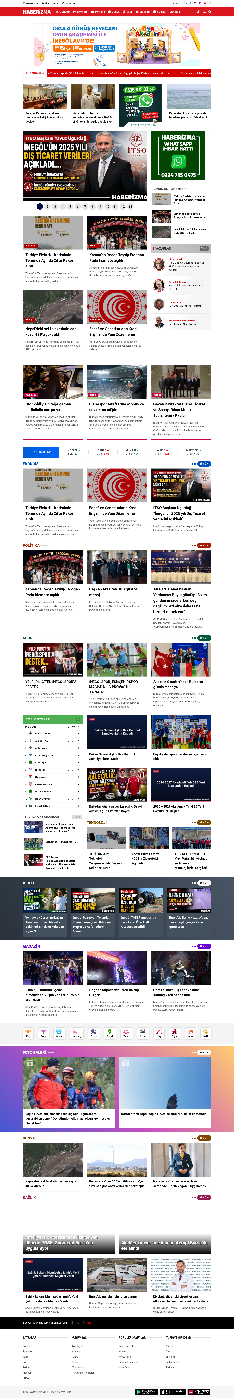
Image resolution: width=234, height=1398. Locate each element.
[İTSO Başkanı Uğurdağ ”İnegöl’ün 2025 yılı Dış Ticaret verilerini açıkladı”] (181, 485)
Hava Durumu (126, 1367)
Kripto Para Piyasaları (83, 1372)
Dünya (116, 11)
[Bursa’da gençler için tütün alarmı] (117, 1275)
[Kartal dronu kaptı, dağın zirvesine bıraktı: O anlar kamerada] (165, 1083)
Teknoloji (174, 11)
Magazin (144, 11)
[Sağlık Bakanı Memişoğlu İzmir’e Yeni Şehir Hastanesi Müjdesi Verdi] (53, 1275)
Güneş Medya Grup (60, 1392)
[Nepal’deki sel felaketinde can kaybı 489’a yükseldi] (161, 237)
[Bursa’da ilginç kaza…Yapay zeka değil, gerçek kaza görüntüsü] (189, 900)
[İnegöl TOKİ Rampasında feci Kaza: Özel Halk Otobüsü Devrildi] (141, 900)
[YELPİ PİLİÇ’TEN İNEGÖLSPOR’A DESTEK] (53, 660)
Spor (129, 11)
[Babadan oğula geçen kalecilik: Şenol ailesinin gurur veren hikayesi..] (117, 785)
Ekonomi (82, 11)
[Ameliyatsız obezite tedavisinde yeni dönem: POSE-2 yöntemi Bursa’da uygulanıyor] (93, 96)
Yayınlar (123, 1351)
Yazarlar (76, 1351)
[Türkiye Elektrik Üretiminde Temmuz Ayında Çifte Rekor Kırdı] (161, 204)
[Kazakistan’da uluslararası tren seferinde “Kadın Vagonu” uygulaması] (181, 1160)
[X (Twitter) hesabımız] (195, 3)
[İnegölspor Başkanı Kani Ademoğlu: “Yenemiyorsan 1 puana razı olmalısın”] (33, 832)
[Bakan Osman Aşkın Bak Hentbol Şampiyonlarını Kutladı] (117, 732)
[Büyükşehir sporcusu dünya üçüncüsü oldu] (181, 732)
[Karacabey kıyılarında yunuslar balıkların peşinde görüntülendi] (189, 96)
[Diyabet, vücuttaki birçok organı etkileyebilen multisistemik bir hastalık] (181, 1275)
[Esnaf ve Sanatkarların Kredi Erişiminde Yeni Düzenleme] (117, 485)
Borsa (75, 1362)
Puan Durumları (127, 1346)
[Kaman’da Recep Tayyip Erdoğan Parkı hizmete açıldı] (161, 221)
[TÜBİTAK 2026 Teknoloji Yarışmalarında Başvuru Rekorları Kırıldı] (106, 838)
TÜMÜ (204, 248)
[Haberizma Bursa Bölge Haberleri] (37, 14)
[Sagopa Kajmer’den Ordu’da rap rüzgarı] (117, 968)
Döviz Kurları (78, 1367)
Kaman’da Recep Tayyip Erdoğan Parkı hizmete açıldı (53, 73)
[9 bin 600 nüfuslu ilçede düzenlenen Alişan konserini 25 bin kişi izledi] (53, 968)
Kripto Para (125, 1356)
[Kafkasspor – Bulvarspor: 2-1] (33, 849)
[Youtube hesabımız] (205, 3)
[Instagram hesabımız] (200, 3)
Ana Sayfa (77, 1346)
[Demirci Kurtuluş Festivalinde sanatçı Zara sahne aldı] (181, 968)
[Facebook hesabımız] (190, 3)
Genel (93, 395)
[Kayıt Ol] (199, 11)
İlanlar (26, 1356)
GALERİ (32, 3)
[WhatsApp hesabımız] (210, 3)
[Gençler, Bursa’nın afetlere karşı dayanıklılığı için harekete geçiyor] (45, 96)
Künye (75, 1356)
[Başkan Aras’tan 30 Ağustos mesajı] (117, 567)
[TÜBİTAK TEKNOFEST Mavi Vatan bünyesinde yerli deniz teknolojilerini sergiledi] (191, 838)
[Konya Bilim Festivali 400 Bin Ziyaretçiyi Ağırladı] (149, 838)
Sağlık (161, 11)
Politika (100, 11)
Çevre (169, 1351)
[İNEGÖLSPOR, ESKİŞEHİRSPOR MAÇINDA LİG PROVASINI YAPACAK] (117, 660)
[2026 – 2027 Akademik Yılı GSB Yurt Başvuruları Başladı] (181, 785)
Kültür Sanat (172, 1362)
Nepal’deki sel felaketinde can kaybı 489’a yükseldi (128, 73)
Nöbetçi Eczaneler (128, 1362)
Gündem (65, 11)
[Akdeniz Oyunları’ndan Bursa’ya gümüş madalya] (181, 660)
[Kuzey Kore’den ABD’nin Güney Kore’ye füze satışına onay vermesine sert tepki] (117, 1160)
